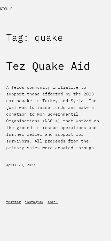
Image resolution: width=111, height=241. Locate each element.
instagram (34, 201)
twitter (13, 201)
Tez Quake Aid (48, 65)
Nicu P (6, 8)
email (52, 201)
